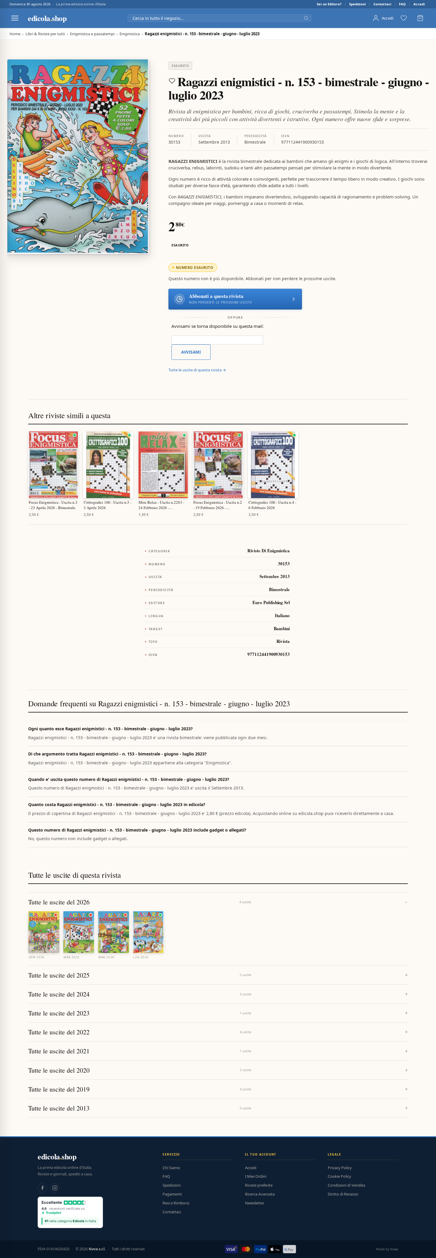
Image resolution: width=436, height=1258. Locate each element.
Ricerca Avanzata (260, 1194)
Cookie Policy (339, 1176)
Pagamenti (172, 1194)
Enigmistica (130, 34)
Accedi (419, 4)
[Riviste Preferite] (403, 18)
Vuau (394, 1249)
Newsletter (254, 1203)
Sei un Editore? (329, 4)
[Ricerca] (306, 18)
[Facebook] (42, 1188)
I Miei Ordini (255, 1176)
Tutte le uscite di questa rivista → (197, 370)
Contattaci (382, 4)
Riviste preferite (259, 1185)
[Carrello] (420, 18)
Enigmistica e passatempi (92, 34)
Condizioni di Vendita (346, 1185)
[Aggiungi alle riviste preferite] (172, 80)
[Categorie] (14, 18)
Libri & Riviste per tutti (45, 34)
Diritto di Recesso (343, 1194)
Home (14, 34)
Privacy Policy (340, 1167)
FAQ (402, 4)
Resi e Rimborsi (176, 1203)
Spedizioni (357, 4)
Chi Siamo (171, 1167)
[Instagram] (55, 1188)
